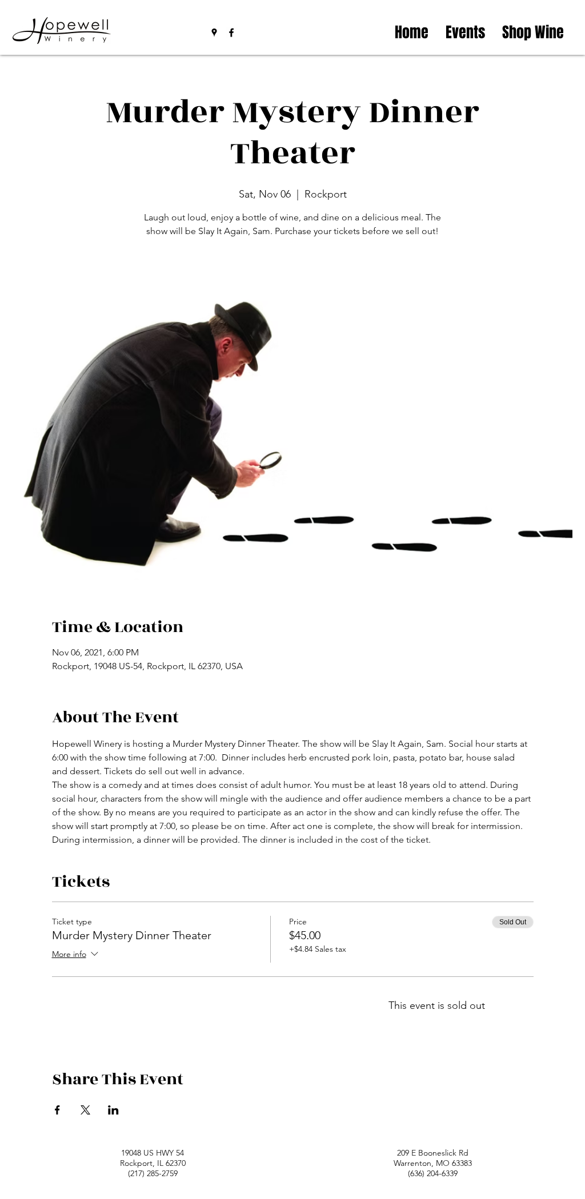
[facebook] (231, 32)
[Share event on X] (85, 1109)
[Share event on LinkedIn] (113, 1109)
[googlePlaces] (214, 32)
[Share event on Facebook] (57, 1109)
